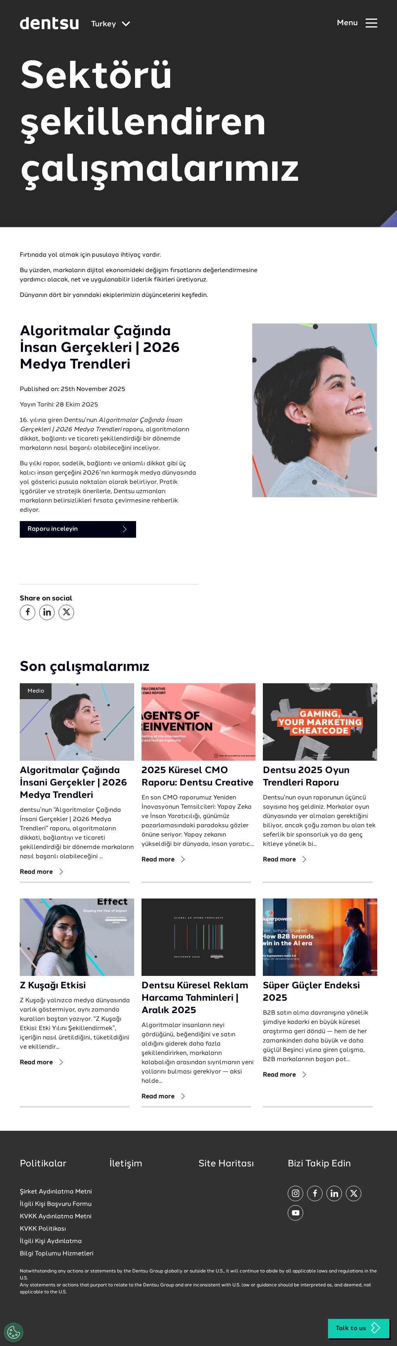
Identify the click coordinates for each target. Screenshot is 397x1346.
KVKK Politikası (43, 1229)
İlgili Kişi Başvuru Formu (55, 1204)
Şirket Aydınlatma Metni (56, 1192)
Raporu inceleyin (53, 529)
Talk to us (351, 1328)
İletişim (125, 1164)
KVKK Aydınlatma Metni (55, 1217)
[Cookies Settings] (13, 1332)
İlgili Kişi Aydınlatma (51, 1241)
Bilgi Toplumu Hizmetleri (56, 1254)
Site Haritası (226, 1164)
